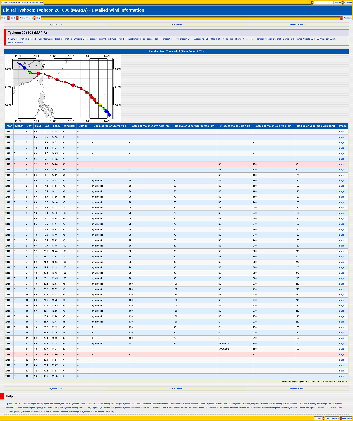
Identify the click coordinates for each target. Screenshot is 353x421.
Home (3, 18)
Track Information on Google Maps (71, 39)
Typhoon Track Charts (132, 404)
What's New (347, 418)
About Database (254, 408)
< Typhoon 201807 (56, 24)
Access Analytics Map (204, 39)
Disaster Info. (249, 39)
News (238, 39)
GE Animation (323, 39)
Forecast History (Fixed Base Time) (105, 39)
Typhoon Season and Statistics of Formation (141, 408)
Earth (13, 18)
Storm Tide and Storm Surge (103, 412)
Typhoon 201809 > (297, 24)
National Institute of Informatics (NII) (30, 2)
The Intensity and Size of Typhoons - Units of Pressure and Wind (76, 404)
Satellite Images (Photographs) (36, 404)
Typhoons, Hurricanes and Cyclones (107, 408)
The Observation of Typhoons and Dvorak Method (208, 408)
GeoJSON (18, 42)
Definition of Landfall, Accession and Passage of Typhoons (65, 412)
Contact (318, 418)
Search (338, 3)
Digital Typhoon (26, 18)
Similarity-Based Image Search (321, 404)
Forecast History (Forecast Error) (177, 39)
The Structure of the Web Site (174, 408)
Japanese (348, 18)
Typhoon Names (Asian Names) (155, 404)
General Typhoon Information (270, 39)
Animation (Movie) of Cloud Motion (183, 404)
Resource (297, 39)
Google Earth (309, 39)
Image (341, 131)
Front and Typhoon (238, 408)
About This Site (332, 418)
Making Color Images (113, 404)
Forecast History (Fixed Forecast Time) (141, 39)
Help (38, 18)
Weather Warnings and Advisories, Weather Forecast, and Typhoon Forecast (293, 408)
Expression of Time (13, 404)
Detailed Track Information (41, 39)
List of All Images (224, 39)
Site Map (348, 3)
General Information (17, 39)
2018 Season (176, 24)
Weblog (288, 39)
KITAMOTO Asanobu (8, 2)
